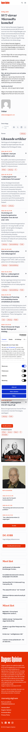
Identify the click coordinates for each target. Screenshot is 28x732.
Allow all (14, 387)
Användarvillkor (6, 712)
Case (3, 319)
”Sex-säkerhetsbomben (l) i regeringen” (11, 518)
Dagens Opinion (6, 710)
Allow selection (14, 391)
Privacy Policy (5, 715)
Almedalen (4, 434)
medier (16, 319)
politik (21, 244)
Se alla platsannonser (14, 546)
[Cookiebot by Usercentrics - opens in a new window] (19, 335)
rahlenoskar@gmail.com (8, 114)
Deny (14, 396)
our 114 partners (11, 347)
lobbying (22, 133)
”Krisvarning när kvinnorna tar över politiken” (13, 508)
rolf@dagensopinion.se (8, 704)
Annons (10, 432)
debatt (16, 432)
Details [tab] (11, 339)
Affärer (4, 169)
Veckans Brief (5, 707)
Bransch (4, 205)
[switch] (24, 371)
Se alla (14, 525)
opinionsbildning (13, 244)
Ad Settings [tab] (18, 339)
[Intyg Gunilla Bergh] (13, 450)
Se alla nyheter (7, 426)
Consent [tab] (4, 339)
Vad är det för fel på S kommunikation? (9, 499)
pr (15, 169)
